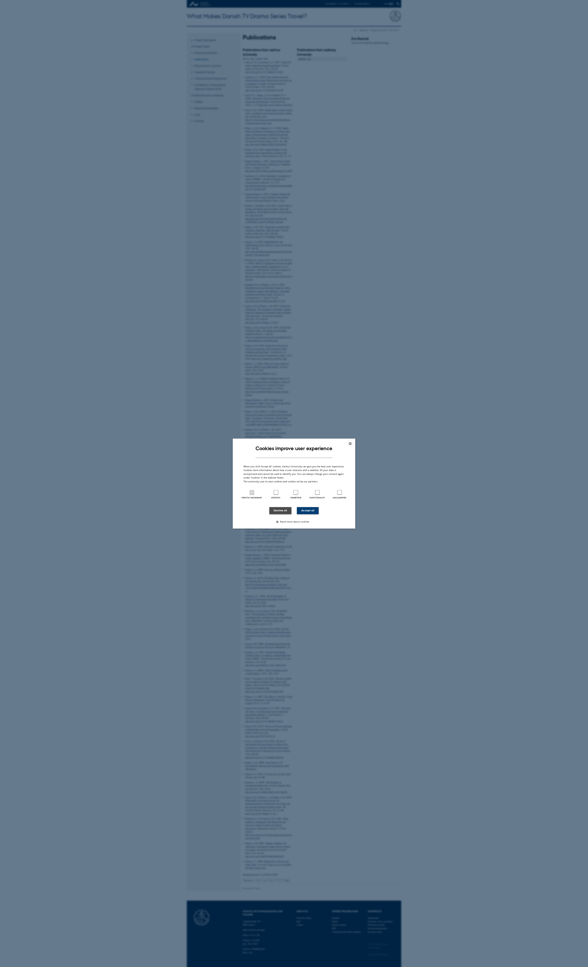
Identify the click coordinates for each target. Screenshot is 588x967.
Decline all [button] (280, 510)
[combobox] (350, 443)
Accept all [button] (307, 510)
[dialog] (294, 483)
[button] (294, 522)
